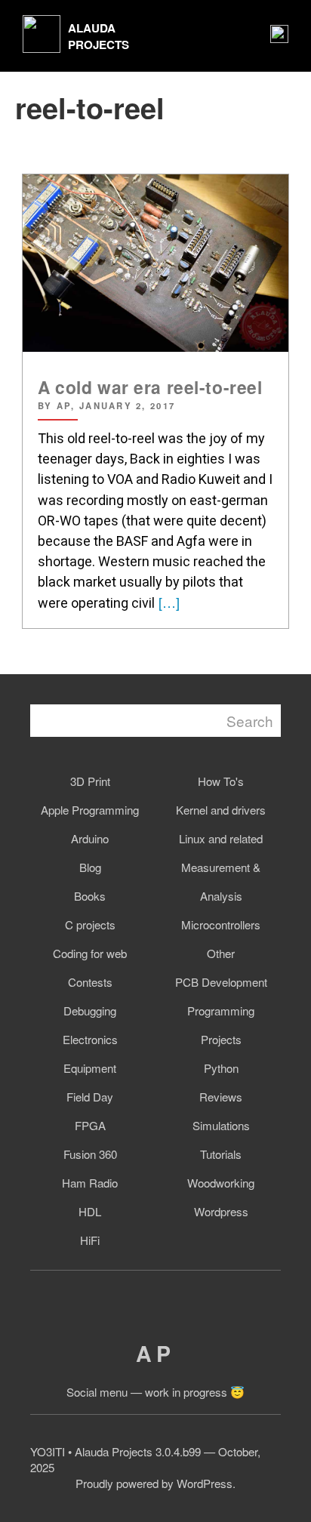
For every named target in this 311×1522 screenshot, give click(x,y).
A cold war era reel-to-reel (150, 386)
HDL (90, 1211)
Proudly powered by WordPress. (155, 1483)
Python (221, 1068)
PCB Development (221, 982)
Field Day (89, 1097)
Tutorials (221, 1154)
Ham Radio (90, 1183)
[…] (167, 602)
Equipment (89, 1068)
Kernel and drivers (221, 810)
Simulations (221, 1125)
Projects (221, 1039)
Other (221, 953)
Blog (90, 867)
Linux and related (221, 838)
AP (155, 1353)
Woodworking (220, 1183)
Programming (220, 1010)
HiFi (90, 1240)
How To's (221, 781)
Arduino (90, 838)
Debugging (89, 1010)
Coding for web (90, 953)
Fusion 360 (90, 1154)
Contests (90, 982)
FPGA (90, 1125)
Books (90, 896)
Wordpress (221, 1211)
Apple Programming (90, 810)
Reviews (220, 1097)
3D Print (90, 781)
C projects (90, 924)
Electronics (90, 1039)
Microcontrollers (220, 924)
